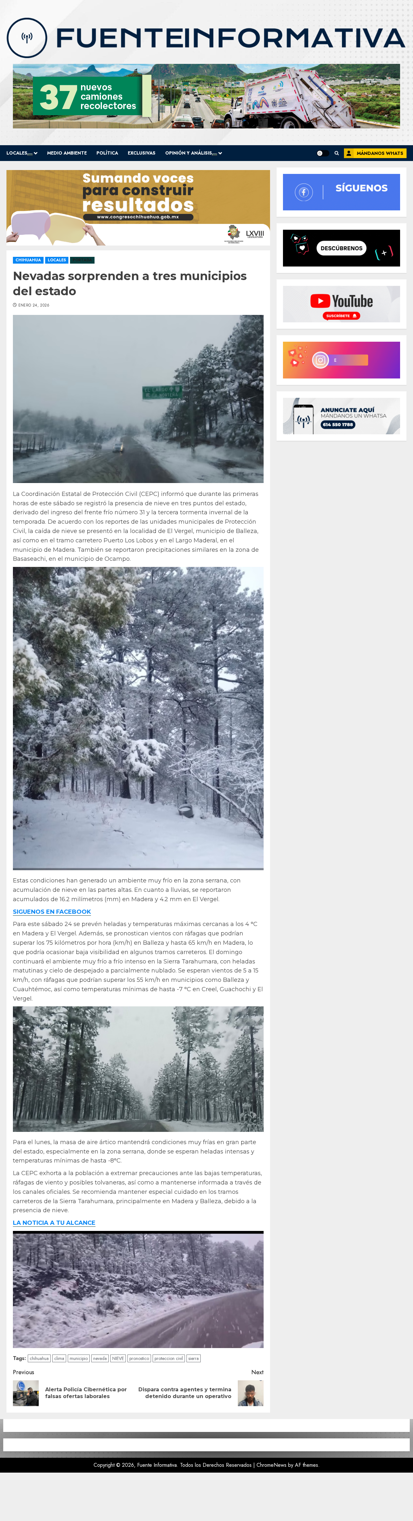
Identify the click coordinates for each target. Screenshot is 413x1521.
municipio (79, 1358)
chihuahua (39, 1358)
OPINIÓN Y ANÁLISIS (188, 153)
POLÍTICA (107, 153)
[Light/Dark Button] (323, 153)
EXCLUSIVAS (142, 153)
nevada (100, 1358)
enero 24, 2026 (34, 305)
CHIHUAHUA (28, 260)
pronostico (139, 1358)
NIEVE (118, 1358)
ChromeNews (272, 1465)
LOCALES (16, 153)
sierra (193, 1358)
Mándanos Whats (380, 153)
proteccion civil (169, 1358)
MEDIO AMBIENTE (67, 153)
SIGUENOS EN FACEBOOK (52, 911)
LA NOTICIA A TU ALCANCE (54, 1222)
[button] (337, 153)
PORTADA (82, 260)
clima (59, 1358)
